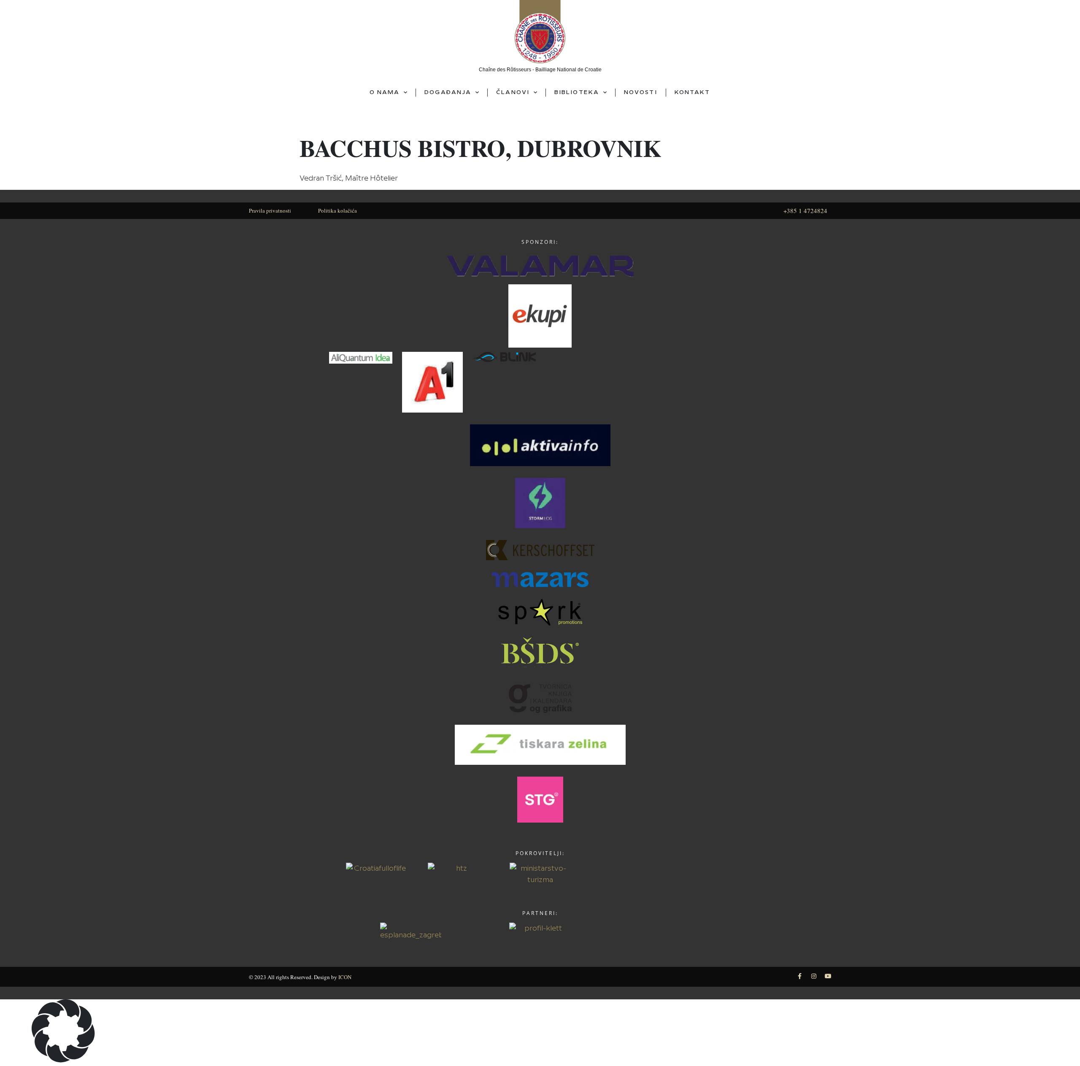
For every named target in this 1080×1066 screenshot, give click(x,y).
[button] (540, 1032)
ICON (344, 977)
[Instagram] (814, 976)
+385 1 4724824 (805, 210)
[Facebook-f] (799, 976)
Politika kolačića (337, 210)
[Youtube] (828, 976)
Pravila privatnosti (270, 210)
